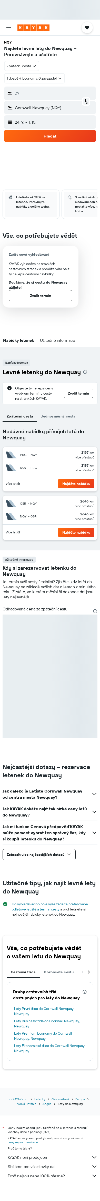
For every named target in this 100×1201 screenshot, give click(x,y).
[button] (8, 27)
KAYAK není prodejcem (28, 1157)
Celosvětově (60, 1099)
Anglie (47, 1104)
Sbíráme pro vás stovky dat (32, 1166)
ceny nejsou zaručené (23, 1142)
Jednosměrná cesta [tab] (58, 416)
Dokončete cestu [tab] (59, 972)
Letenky (39, 1099)
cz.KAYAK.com (18, 1099)
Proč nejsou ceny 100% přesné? (36, 1175)
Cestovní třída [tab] (23, 972)
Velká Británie (26, 1104)
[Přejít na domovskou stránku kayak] (33, 27)
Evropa (80, 1099)
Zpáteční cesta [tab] (20, 416)
